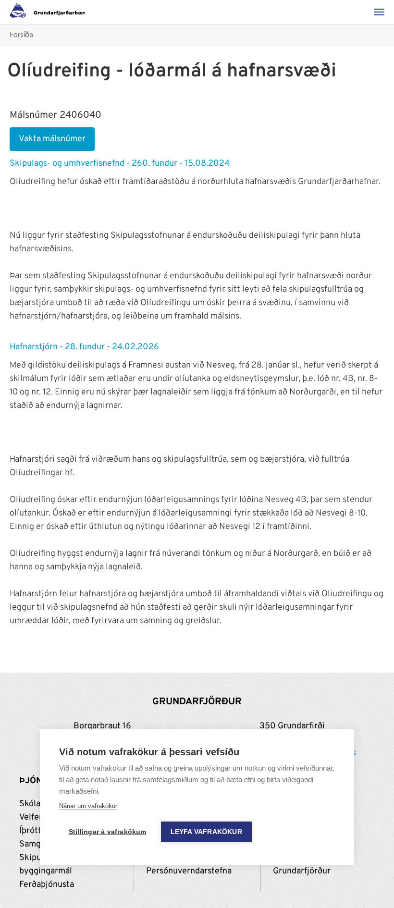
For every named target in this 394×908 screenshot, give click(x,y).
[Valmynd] (382, 12)
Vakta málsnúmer (52, 139)
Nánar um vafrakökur (88, 806)
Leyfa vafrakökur (206, 831)
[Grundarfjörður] (50, 12)
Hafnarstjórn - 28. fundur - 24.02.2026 (84, 347)
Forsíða (21, 35)
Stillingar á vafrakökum (108, 831)
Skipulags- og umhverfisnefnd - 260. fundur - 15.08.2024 (120, 163)
